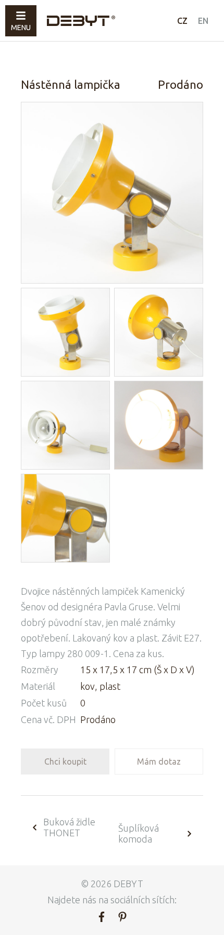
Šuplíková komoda (138, 833)
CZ (182, 20)
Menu (21, 27)
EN (203, 20)
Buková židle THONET (69, 827)
